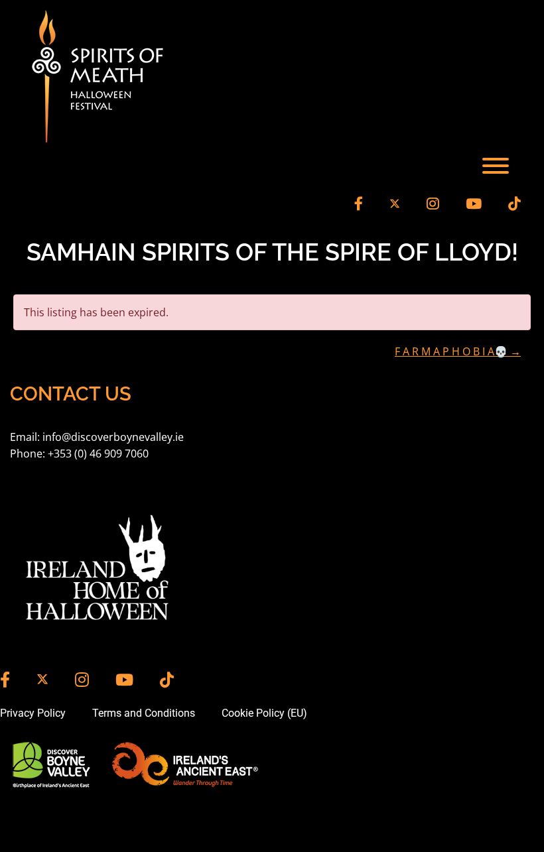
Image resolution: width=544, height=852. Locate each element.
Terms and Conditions (143, 713)
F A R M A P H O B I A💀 (458, 351)
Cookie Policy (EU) (264, 713)
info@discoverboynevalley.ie (113, 437)
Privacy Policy (33, 713)
